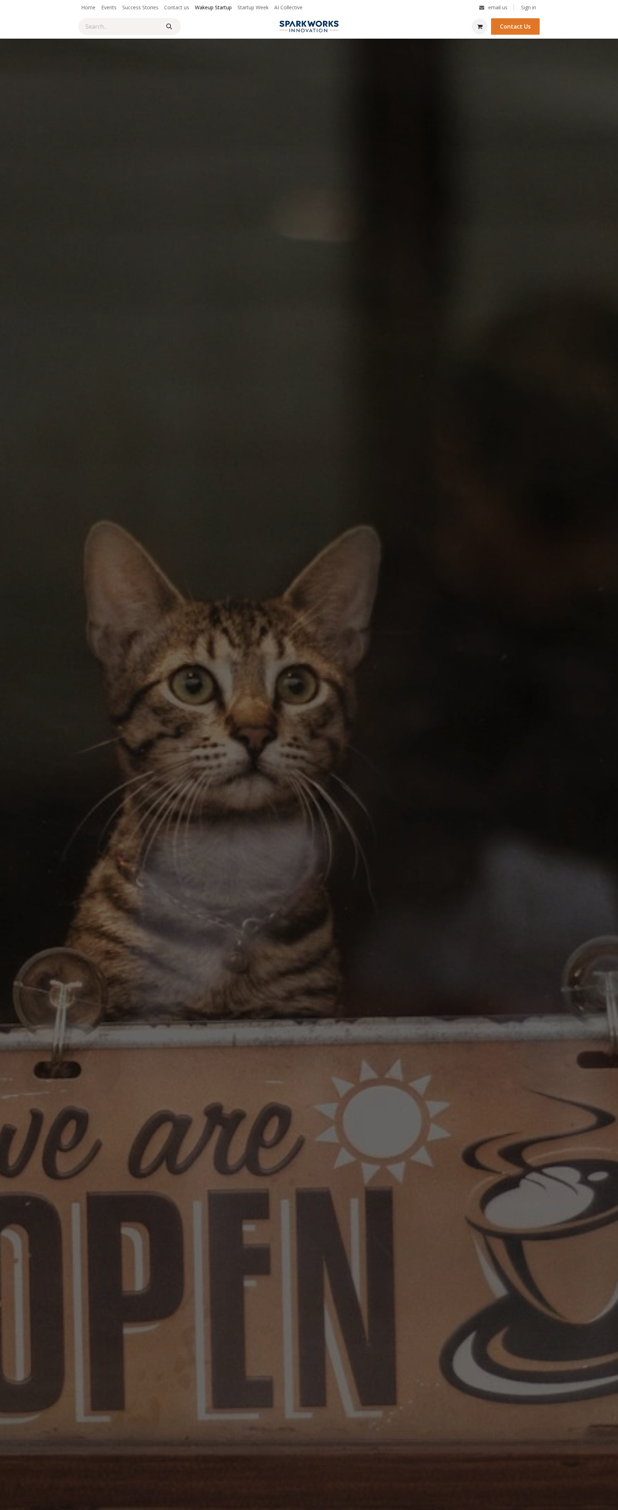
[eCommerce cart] (479, 26)
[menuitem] (88, 7)
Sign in (528, 7)
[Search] (169, 26)
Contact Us (515, 26)
